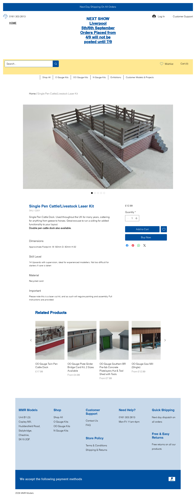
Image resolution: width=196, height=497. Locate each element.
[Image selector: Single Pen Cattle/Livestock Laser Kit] (91, 192)
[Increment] (136, 218)
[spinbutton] (132, 218)
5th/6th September (98, 28)
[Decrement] (128, 218)
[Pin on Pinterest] (133, 245)
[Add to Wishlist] (164, 229)
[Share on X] (144, 245)
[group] (98, 350)
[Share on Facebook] (127, 245)
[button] (185, 63)
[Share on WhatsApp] (139, 245)
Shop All (58, 417)
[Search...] (56, 64)
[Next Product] (165, 340)
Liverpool (98, 23)
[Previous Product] (31, 340)
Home (32, 93)
